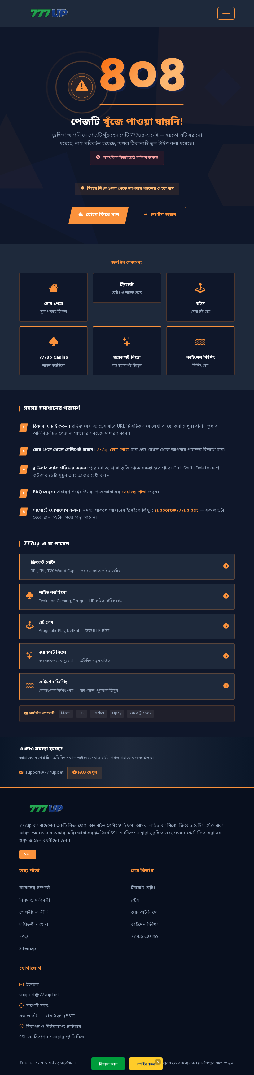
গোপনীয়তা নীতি (34, 913)
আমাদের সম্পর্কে (34, 888)
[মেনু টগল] (226, 13)
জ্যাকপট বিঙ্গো (144, 913)
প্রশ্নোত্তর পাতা (134, 492)
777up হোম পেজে (112, 450)
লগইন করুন (163, 215)
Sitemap (27, 949)
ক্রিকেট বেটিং (143, 888)
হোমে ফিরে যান (102, 214)
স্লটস (135, 901)
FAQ (23, 937)
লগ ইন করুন (146, 1064)
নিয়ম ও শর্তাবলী (34, 901)
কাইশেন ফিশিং (145, 925)
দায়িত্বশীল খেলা (33, 925)
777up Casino (144, 937)
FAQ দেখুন (87, 772)
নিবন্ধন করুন (108, 1064)
